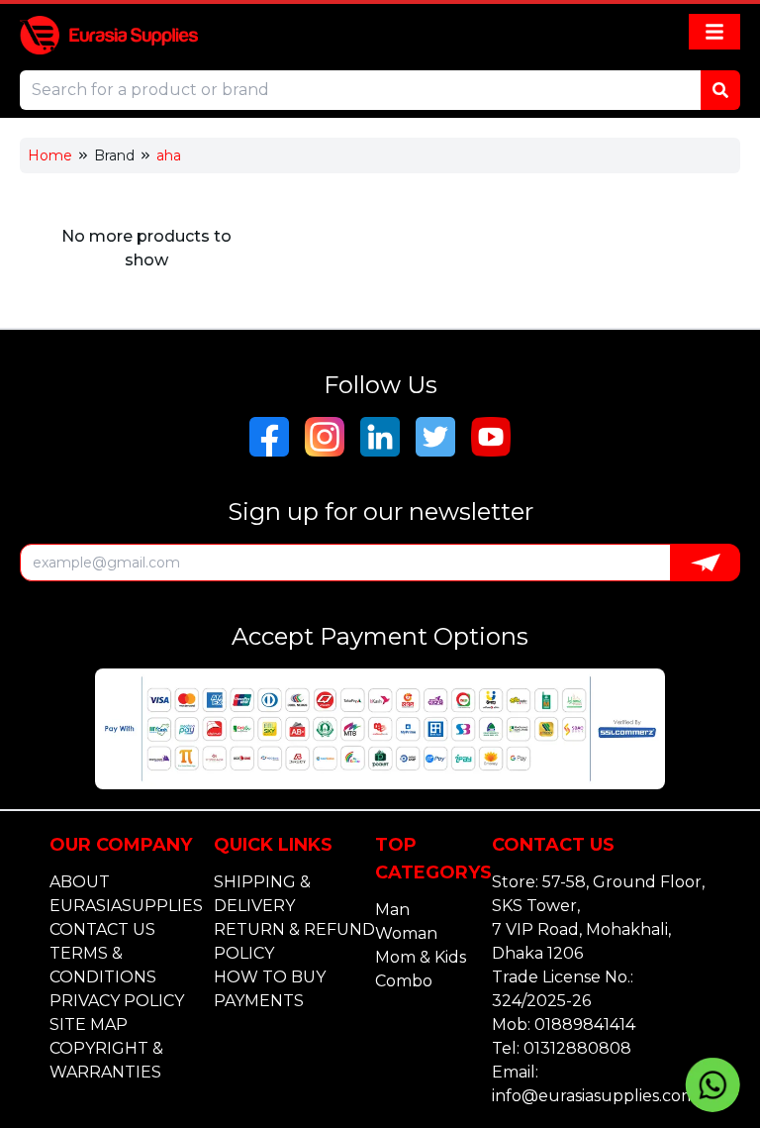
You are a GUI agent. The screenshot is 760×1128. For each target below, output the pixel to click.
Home (50, 155)
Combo (403, 981)
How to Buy (270, 977)
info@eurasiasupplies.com (594, 1095)
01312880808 (577, 1048)
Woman (406, 933)
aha (168, 155)
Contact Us (102, 929)
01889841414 (584, 1024)
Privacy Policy (116, 1000)
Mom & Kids (420, 957)
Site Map (88, 1024)
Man (392, 909)
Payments (259, 1000)
